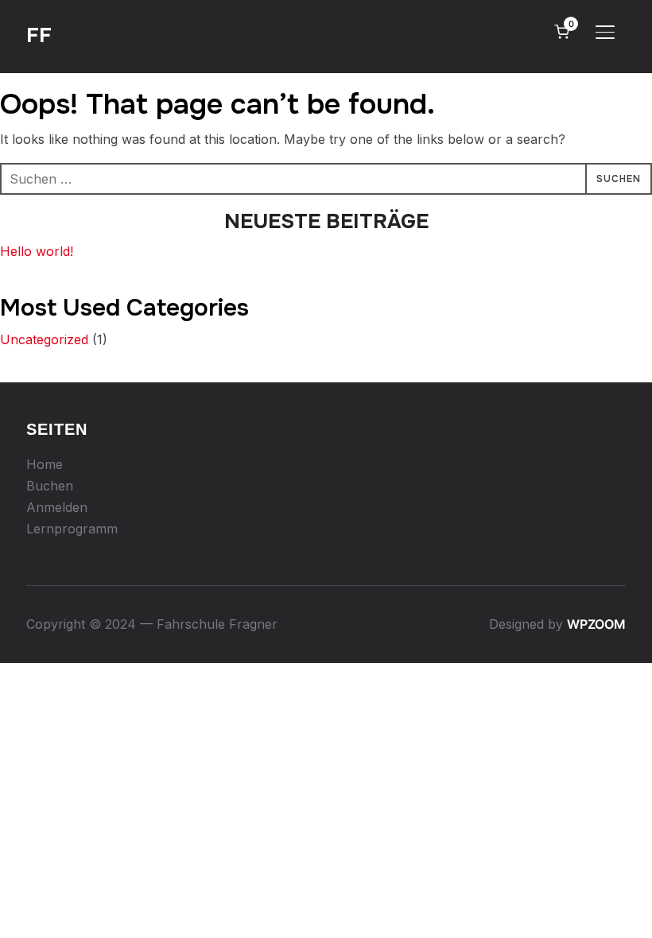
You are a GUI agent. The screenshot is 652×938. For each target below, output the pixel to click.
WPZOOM (596, 624)
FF (39, 35)
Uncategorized (44, 339)
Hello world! (36, 251)
